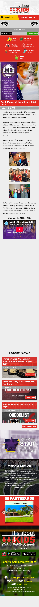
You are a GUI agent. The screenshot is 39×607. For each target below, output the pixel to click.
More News (27, 426)
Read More (30, 375)
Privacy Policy (22, 584)
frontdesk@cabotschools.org (19, 571)
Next (32, 512)
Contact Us (28, 581)
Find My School (33, 33)
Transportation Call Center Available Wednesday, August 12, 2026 (19, 361)
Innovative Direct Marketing (24, 591)
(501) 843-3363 (19, 568)
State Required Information (21, 578)
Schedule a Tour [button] (6, 33)
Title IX (14, 581)
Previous (4, 512)
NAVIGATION (28, 17)
